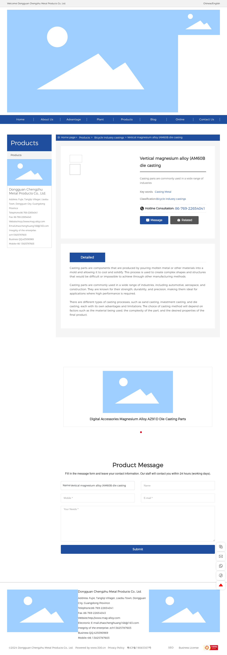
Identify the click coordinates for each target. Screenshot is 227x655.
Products (16, 155)
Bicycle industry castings (109, 137)
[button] (134, 432)
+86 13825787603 (25, 243)
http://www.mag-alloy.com (104, 618)
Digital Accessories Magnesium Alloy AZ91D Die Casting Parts (138, 419)
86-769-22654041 (190, 208)
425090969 (101, 632)
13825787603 (101, 637)
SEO (170, 647)
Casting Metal (163, 191)
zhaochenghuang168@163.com (119, 623)
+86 (89, 637)
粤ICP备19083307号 (139, 647)
